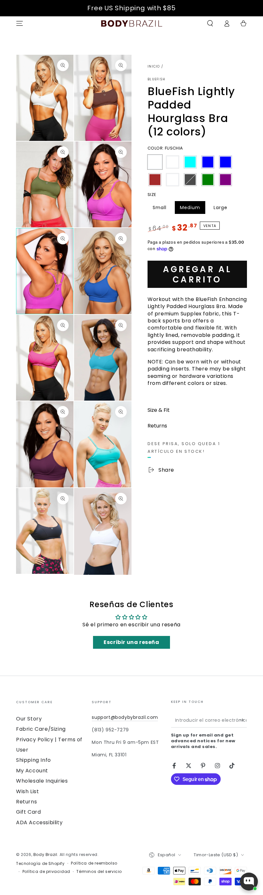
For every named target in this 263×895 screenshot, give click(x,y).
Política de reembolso (94, 863)
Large (223, 209)
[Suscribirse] (243, 720)
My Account (32, 770)
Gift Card (28, 812)
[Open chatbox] (249, 882)
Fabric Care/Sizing (41, 729)
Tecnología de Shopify (40, 863)
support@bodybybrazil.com (125, 717)
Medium (192, 209)
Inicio (154, 66)
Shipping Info (33, 760)
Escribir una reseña (131, 642)
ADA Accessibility (39, 822)
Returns (26, 801)
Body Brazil (45, 854)
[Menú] (19, 23)
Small (162, 209)
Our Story (29, 718)
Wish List (27, 791)
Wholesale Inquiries (42, 781)
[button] (210, 23)
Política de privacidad (46, 871)
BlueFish (156, 79)
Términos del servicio (99, 871)
